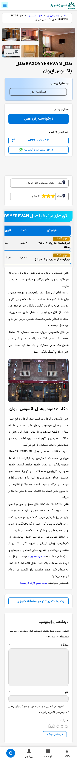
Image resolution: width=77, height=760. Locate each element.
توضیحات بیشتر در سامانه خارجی (41, 601)
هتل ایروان (53, 16)
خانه (66, 16)
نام (38, 692)
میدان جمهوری (36, 557)
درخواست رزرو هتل (38, 119)
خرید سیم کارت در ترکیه (33, 583)
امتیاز (64, 720)
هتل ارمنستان (35, 16)
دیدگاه (38, 645)
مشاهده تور (38, 91)
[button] (4, 5)
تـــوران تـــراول (58, 5)
